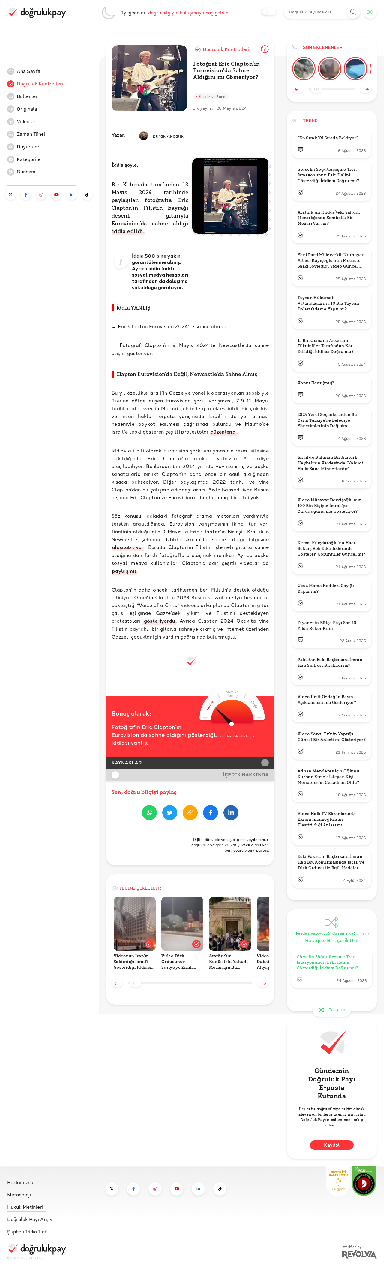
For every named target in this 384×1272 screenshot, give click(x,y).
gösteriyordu (159, 620)
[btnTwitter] (170, 813)
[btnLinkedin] (231, 813)
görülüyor (170, 287)
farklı (167, 268)
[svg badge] (364, 1181)
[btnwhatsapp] (149, 813)
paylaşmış (124, 570)
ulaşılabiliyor (128, 547)
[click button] (353, 12)
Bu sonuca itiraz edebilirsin (229, 736)
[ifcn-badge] (338, 1181)
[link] (52, 71)
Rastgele (336, 1009)
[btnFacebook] (210, 813)
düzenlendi (224, 431)
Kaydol (332, 1145)
